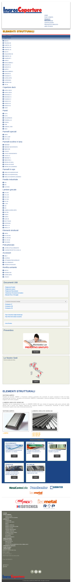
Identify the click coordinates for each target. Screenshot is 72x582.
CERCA (36, 381)
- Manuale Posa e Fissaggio (11, 295)
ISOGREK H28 (7, 82)
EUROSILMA (7, 223)
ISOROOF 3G (7, 65)
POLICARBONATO (8, 262)
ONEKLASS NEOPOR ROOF (11, 172)
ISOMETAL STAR (8, 126)
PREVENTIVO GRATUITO (51, 24)
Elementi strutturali (10, 230)
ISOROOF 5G (7, 73)
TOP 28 (6, 84)
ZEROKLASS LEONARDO (10, 166)
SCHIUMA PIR (8, 542)
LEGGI (14, 456)
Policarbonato (8, 245)
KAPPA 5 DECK (8, 92)
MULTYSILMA (7, 221)
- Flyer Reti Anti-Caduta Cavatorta (13, 316)
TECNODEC (7, 242)
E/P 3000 (6, 192)
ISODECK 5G (7, 105)
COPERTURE (8, 520)
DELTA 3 (6, 41)
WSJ (5, 182)
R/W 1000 (6, 197)
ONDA (5, 129)
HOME (46, 15)
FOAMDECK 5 (7, 75)
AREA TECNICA (48, 26)
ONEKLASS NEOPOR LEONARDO (12, 176)
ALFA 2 (6, 115)
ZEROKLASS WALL (9, 162)
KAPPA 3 (6, 60)
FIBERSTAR (7, 149)
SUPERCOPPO (8, 78)
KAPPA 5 (6, 69)
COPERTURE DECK (9, 522)
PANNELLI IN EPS (9, 528)
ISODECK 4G (7, 103)
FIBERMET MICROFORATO (11, 147)
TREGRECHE (7, 43)
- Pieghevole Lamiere (10, 289)
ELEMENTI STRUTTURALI (11, 532)
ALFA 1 (6, 113)
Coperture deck (9, 87)
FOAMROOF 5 (7, 58)
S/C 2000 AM (7, 237)
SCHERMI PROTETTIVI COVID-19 (12, 250)
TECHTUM (6, 139)
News (5, 566)
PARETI (7, 523)
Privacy (6, 565)
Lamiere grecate (9, 190)
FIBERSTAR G (7, 160)
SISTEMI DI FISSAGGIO (10, 264)
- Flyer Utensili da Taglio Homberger (14, 314)
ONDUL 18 (7, 225)
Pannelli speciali (9, 131)
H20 (5, 208)
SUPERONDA (7, 80)
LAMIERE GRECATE (9, 530)
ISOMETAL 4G (7, 49)
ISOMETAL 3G (7, 45)
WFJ (5, 184)
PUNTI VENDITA (48, 17)
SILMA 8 (6, 216)
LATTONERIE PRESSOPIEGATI (11, 260)
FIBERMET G (7, 158)
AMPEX (6, 233)
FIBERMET (7, 144)
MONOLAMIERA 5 (8, 71)
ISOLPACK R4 (7, 47)
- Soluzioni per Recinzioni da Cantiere (14, 293)
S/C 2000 (6, 199)
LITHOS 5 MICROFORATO (10, 153)
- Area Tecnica (8, 323)
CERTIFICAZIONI (49, 22)
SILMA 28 (6, 219)
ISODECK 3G (7, 101)
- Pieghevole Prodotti (10, 287)
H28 (5, 205)
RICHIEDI (36, 352)
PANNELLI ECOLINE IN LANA (11, 526)
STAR (5, 124)
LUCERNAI (7, 258)
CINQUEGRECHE (8, 54)
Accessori (7, 253)
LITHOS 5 (6, 151)
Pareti (5, 110)
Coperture (7, 38)
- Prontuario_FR (9, 308)
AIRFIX (6, 134)
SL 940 (6, 203)
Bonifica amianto (10, 267)
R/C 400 (6, 201)
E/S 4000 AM (7, 235)
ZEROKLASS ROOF (9, 164)
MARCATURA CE (9, 541)
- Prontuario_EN (9, 306)
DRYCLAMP (7, 136)
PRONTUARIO (7, 548)
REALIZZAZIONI (48, 21)
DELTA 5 (6, 51)
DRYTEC (6, 212)
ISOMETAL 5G (7, 56)
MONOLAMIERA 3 (8, 62)
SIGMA (6, 107)
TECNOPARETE (8, 118)
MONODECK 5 (7, 97)
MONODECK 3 (7, 94)
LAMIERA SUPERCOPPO (10, 210)
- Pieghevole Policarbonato (11, 291)
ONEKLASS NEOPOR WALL (11, 174)
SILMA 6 (6, 214)
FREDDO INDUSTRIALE (10, 529)
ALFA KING (7, 187)
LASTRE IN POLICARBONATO (11, 248)
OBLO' (5, 256)
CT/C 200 (6, 195)
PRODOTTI (47, 19)
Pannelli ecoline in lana (12, 142)
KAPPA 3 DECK (8, 90)
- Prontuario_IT (8, 304)
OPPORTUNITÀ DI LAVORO (11, 517)
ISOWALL (6, 122)
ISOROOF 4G (7, 67)
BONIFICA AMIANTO (9, 536)
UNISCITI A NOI (8, 516)
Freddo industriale (10, 179)
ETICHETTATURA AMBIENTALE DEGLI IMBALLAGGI (16, 544)
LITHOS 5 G (7, 155)
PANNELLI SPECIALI (9, 525)
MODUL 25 (7, 227)
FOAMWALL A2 (8, 120)
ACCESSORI (8, 535)
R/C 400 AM (7, 240)
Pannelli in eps (9, 169)
